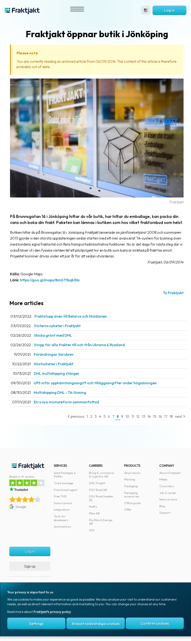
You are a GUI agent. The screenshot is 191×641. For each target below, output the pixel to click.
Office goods (132, 503)
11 (133, 416)
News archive (168, 499)
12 (138, 416)
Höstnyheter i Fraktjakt (53, 364)
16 (160, 416)
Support (165, 512)
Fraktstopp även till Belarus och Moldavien (70, 316)
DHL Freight (97, 483)
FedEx (93, 506)
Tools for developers (61, 518)
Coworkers (166, 486)
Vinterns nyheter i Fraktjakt (57, 325)
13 (143, 416)
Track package (63, 483)
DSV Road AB (98, 490)
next (179, 416)
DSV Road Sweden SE (101, 498)
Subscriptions (63, 503)
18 (171, 416)
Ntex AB (94, 513)
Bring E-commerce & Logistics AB (101, 474)
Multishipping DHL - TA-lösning (60, 392)
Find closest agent (65, 490)
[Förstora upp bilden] (97, 196)
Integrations (62, 509)
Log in (169, 10)
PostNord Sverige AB (100, 522)
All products (132, 473)
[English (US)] (145, 10)
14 (149, 416)
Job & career (167, 493)
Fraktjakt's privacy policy (52, 612)
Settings (36, 623)
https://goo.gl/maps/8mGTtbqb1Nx (50, 280)
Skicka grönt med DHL (53, 335)
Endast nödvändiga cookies (95, 623)
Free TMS (60, 496)
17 (165, 416)
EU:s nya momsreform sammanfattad (66, 402)
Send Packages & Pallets (65, 474)
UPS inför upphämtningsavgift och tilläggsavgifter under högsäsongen (95, 383)
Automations (62, 526)
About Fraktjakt (170, 473)
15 (154, 416)
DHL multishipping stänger (56, 373)
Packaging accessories (131, 494)
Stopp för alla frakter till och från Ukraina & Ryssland (79, 344)
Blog (162, 506)
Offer (128, 509)
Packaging (131, 486)
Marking (129, 479)
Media (163, 479)
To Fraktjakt (173, 292)
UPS (92, 530)
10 (127, 416)
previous (77, 416)
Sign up (30, 566)
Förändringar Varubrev (54, 354)
